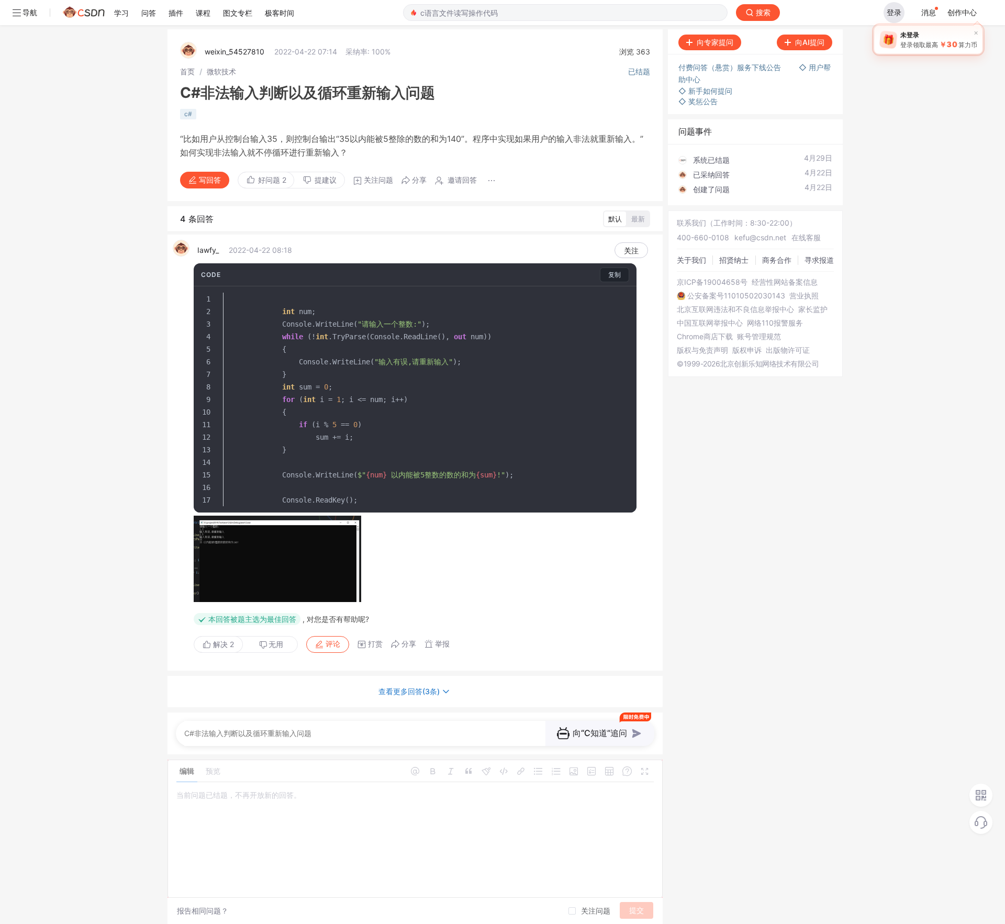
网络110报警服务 (775, 323)
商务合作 (776, 259)
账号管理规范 (759, 336)
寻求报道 (819, 259)
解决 (222, 644)
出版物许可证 (788, 350)
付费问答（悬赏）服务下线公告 (730, 67)
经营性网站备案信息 (785, 282)
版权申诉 (747, 350)
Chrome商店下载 (705, 336)
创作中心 (962, 12)
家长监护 (813, 309)
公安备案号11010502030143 (736, 296)
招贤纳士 (734, 259)
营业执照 (804, 296)
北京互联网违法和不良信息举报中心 (735, 309)
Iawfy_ (208, 250)
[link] (187, 71)
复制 (614, 275)
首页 (187, 71)
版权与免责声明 (702, 350)
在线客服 (806, 237)
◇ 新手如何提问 (705, 90)
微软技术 (221, 71)
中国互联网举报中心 (710, 323)
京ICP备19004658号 (712, 282)
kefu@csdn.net (760, 237)
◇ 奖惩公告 (698, 101)
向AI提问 (809, 42)
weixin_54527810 (234, 51)
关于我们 (691, 259)
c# (188, 114)
